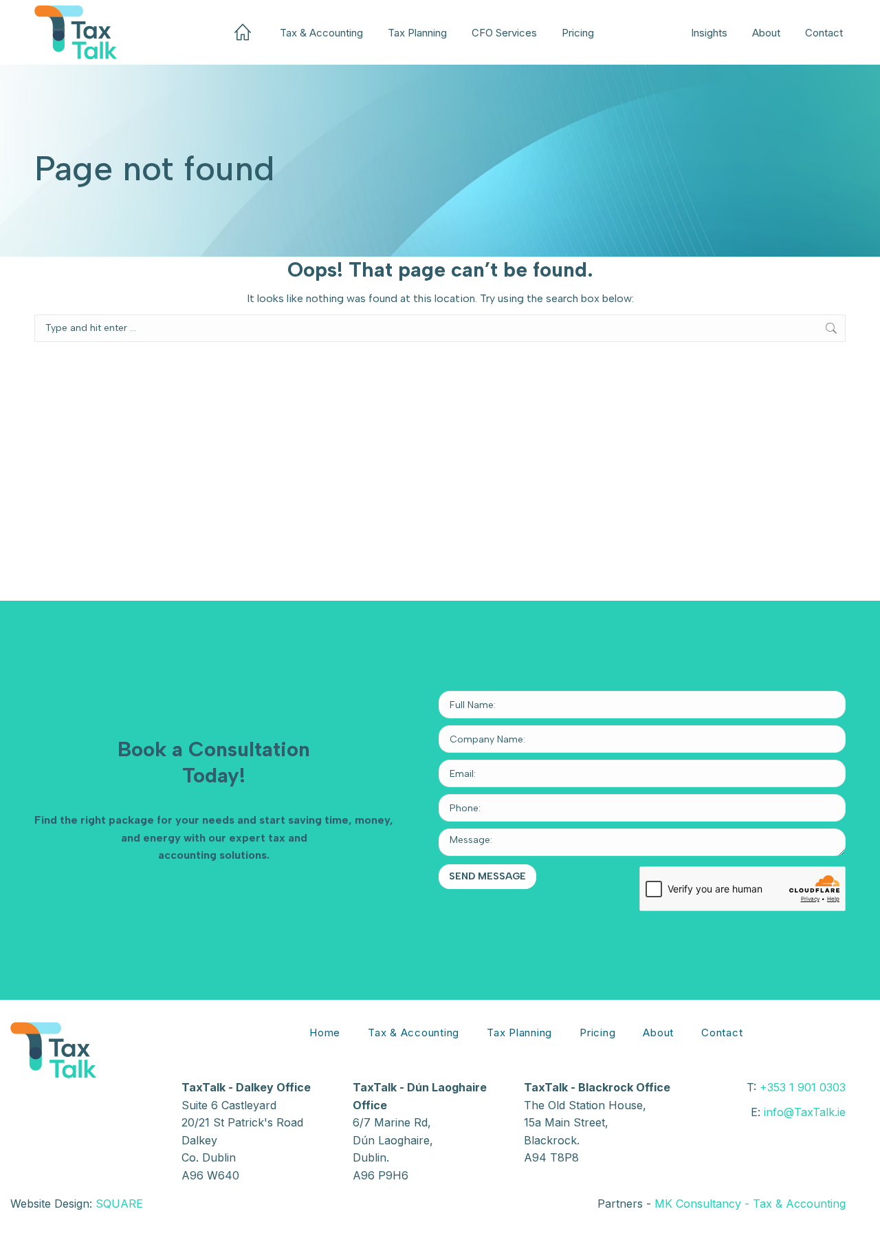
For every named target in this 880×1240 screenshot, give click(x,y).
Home (324, 1032)
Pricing (597, 1032)
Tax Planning (519, 1032)
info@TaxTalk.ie (805, 1112)
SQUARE (119, 1203)
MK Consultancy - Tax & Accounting (750, 1203)
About (658, 1032)
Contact (721, 1032)
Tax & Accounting (413, 1032)
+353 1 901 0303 (803, 1087)
